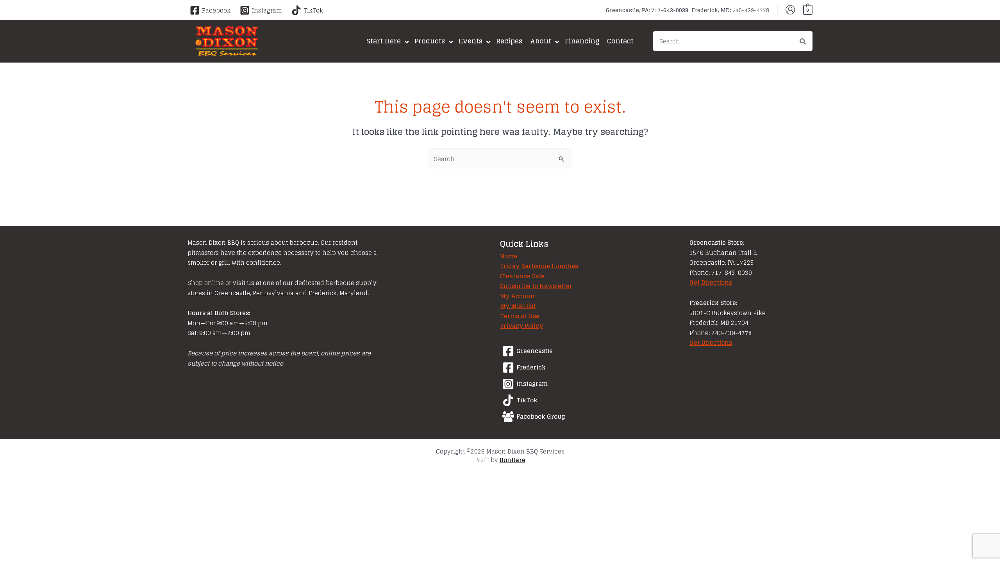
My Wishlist (518, 306)
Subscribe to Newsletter (536, 286)
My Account (518, 296)
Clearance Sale (522, 276)
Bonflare (512, 460)
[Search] (803, 42)
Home (508, 256)
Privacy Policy (521, 326)
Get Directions (710, 282)
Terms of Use (519, 316)
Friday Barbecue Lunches (539, 266)
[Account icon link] (790, 10)
